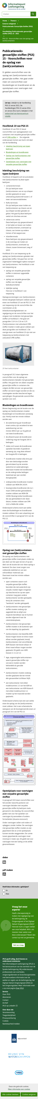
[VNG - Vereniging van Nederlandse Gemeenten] (19, 1072)
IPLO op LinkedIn (10, 1006)
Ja (6, 890)
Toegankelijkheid (9, 1015)
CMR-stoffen (13, 137)
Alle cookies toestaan (10, 1094)
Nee (7, 894)
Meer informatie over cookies (19, 1089)
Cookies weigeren (29, 1094)
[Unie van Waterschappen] (19, 1055)
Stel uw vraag (18, 945)
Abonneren (7, 997)
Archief (5, 1003)
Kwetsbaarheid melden (11, 1024)
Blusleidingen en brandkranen (17, 152)
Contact (5, 1000)
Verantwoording (9, 1012)
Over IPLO (20, 988)
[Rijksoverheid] (19, 1038)
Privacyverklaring (9, 1018)
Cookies (5, 1021)
